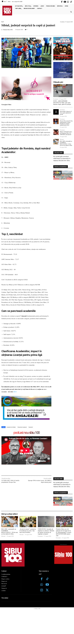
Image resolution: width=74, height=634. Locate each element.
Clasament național (22, 427)
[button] (71, 12)
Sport (2, 21)
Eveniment (55, 99)
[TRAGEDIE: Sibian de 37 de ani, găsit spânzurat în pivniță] (56, 112)
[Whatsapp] (68, 1)
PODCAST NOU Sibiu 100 (26, 433)
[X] (30, 32)
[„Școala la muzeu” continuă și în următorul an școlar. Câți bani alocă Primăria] (28, 521)
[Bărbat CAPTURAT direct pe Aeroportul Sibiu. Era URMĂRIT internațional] (56, 132)
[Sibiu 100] (7, 10)
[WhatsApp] (39, 32)
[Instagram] (41, 590)
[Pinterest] (34, 32)
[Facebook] (61, 1)
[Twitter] (47, 590)
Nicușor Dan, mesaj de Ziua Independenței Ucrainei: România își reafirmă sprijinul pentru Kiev (66, 123)
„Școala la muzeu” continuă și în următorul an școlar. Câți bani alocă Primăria (28, 530)
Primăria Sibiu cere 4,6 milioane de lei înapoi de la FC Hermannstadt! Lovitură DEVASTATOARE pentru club (63, 532)
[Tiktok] (71, 1)
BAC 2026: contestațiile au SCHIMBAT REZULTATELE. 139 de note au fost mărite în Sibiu (66, 143)
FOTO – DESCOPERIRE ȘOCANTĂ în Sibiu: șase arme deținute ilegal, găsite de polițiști (62, 102)
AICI (15, 392)
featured (31, 427)
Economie (58, 537)
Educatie (62, 139)
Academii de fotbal (11, 427)
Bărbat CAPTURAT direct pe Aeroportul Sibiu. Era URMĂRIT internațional (66, 133)
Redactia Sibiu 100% (8, 29)
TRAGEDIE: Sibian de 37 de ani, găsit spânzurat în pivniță (66, 113)
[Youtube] (64, 1)
